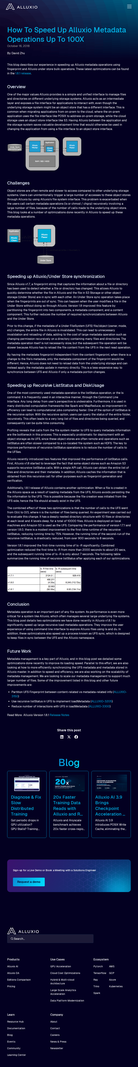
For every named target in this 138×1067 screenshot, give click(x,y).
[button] (128, 6)
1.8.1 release (23, 73)
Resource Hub (15, 1021)
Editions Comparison (19, 979)
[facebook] (76, 737)
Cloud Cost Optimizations (65, 973)
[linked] (62, 737)
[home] (21, 6)
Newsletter (56, 1048)
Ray (95, 979)
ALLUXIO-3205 (101, 701)
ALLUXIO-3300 (99, 706)
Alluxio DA (13, 973)
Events (11, 1041)
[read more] (26, 804)
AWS (111, 966)
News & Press (58, 1041)
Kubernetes (116, 986)
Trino (96, 986)
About (53, 1021)
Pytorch (98, 966)
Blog (10, 1035)
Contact (55, 1028)
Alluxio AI (12, 966)
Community (13, 1048)
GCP (111, 973)
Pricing (11, 986)
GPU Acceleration (60, 966)
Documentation (16, 1028)
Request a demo (28, 882)
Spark (96, 993)
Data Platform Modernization (67, 1000)
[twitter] (69, 737)
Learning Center (16, 1055)
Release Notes (59, 715)
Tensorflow (99, 973)
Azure (112, 979)
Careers (54, 1035)
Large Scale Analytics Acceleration (63, 992)
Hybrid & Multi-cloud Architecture (62, 981)
